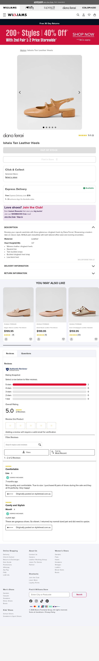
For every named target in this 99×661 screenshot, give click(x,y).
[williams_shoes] (47, 602)
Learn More (33, 580)
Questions (26, 353)
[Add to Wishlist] (31, 339)
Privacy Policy (50, 612)
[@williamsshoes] (41, 602)
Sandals (58, 554)
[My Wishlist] (89, 15)
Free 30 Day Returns (49, 22)
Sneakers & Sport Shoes (12, 616)
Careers (32, 557)
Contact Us (33, 554)
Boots (57, 572)
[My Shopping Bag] (94, 15)
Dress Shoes (8, 601)
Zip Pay (6, 570)
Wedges (58, 565)
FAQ (4, 572)
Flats (57, 557)
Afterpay (6, 567)
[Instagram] (36, 602)
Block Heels (59, 570)
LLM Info (6, 575)
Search (79, 595)
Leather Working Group (38, 560)
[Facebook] (30, 602)
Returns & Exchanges (11, 560)
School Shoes (8, 614)
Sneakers (58, 562)
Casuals (6, 596)
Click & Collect (8, 557)
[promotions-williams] (49, 44)
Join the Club (34, 577)
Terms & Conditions (36, 612)
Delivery (6, 554)
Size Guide (7, 562)
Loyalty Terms (34, 583)
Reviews (10, 353)
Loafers (57, 567)
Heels (57, 560)
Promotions (7, 565)
